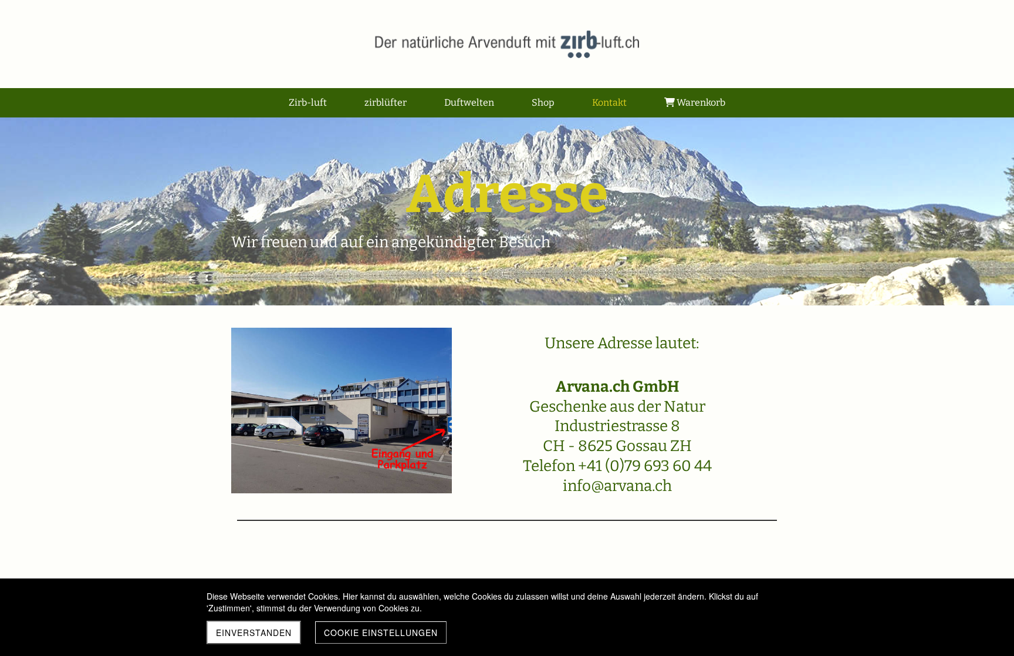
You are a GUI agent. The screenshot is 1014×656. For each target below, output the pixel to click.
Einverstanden (254, 632)
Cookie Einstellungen (381, 632)
